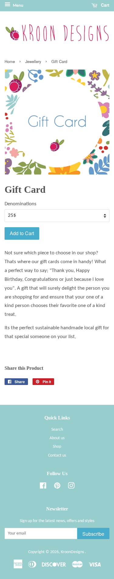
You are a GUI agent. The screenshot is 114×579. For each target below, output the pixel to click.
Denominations (20, 204)
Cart (104, 5)
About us (57, 438)
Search (57, 429)
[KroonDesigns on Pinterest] (57, 487)
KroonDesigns (73, 552)
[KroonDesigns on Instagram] (71, 487)
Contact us (57, 455)
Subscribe (93, 533)
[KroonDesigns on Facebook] (43, 487)
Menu (17, 5)
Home (10, 61)
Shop (57, 446)
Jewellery (33, 61)
